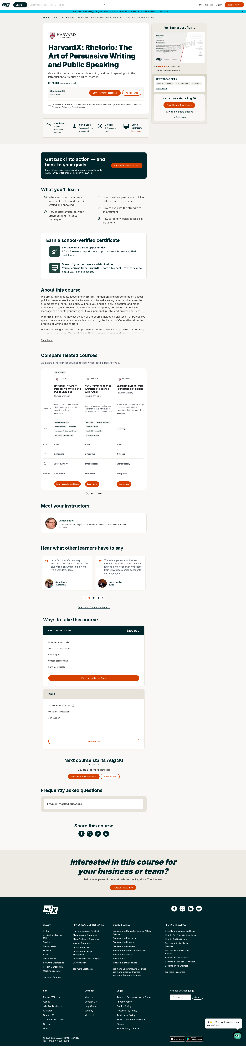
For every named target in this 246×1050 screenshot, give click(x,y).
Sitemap (121, 1024)
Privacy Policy (124, 1001)
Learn (19, 4)
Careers (47, 1024)
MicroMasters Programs (85, 935)
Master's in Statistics (123, 954)
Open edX (48, 1015)
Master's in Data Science (125, 962)
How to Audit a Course (176, 939)
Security (89, 1010)
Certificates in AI (81, 947)
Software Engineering (53, 962)
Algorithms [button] (89, 422)
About (46, 1001)
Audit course (132, 93)
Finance (47, 950)
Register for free (234, 5)
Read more (58, 414)
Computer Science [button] (92, 427)
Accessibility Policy (127, 1010)
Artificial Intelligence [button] (62, 422)
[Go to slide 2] (95, 493)
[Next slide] (102, 598)
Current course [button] (60, 372)
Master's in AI (119, 958)
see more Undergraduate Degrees (129, 969)
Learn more (163, 11)
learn (57, 17)
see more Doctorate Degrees (127, 975)
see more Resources (175, 972)
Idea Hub (89, 997)
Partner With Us (51, 997)
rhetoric (69, 17)
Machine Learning (51, 971)
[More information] (92, 173)
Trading (46, 942)
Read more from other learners (94, 607)
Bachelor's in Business (124, 946)
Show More (47, 340)
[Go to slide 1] (92, 493)
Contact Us (91, 1001)
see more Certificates (83, 969)
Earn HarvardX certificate (105, 93)
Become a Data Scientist (177, 957)
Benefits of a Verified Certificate (180, 931)
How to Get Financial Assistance (180, 935)
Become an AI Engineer (176, 965)
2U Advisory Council (54, 1019)
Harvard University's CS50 (86, 931)
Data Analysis (49, 946)
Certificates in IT (81, 962)
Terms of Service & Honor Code (134, 997)
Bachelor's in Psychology (125, 938)
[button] (105, 5)
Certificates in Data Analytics (87, 958)
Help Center (91, 1006)
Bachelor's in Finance (123, 942)
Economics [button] (72, 427)
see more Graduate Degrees (126, 972)
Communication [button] (60, 427)
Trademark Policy (126, 1015)
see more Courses (52, 977)
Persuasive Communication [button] (64, 435)
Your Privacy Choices (128, 1028)
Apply (197, 997)
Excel (45, 954)
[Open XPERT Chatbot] (237, 1034)
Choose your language (182, 990)
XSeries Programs (82, 943)
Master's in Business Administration (130, 950)
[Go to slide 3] (98, 598)
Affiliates (47, 1010)
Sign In (219, 5)
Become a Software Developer (180, 961)
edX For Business (205, 5)
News (46, 1028)
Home (46, 17)
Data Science (49, 958)
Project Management (53, 967)
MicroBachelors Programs (86, 939)
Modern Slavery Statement (131, 1019)
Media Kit (90, 1015)
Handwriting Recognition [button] (94, 431)
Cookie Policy (124, 1006)
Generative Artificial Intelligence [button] (65, 431)
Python (46, 931)
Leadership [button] (121, 429)
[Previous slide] (85, 598)
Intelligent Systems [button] (92, 435)
